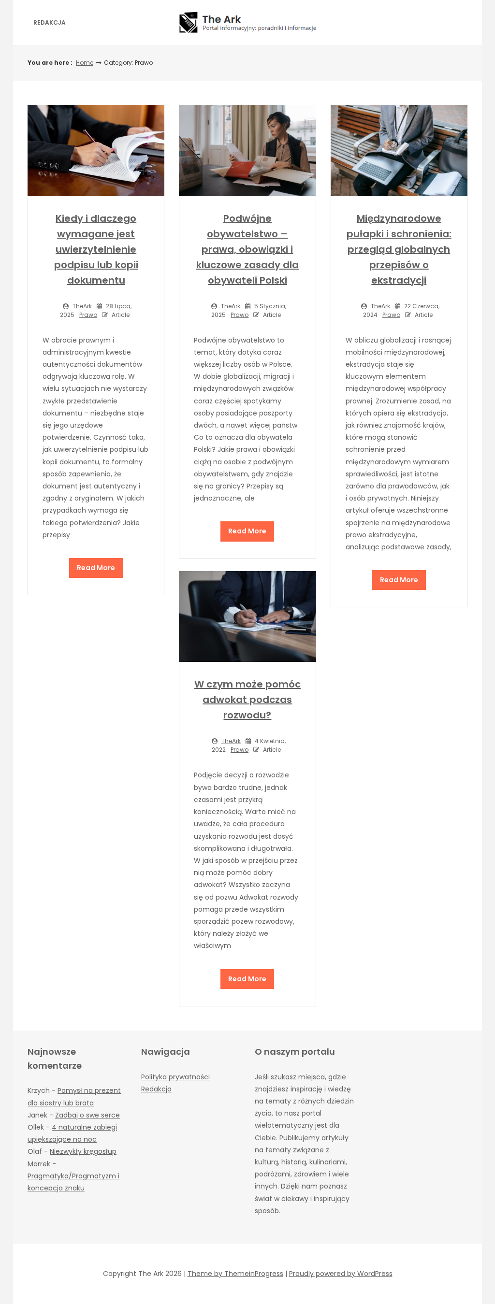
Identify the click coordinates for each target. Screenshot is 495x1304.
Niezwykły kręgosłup (83, 1151)
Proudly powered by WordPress (341, 1273)
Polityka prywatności (175, 1077)
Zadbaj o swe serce (87, 1115)
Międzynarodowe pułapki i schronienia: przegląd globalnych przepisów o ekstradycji (399, 249)
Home (84, 62)
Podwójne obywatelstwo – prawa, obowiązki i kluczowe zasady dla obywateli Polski (247, 249)
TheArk (82, 306)
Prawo (88, 315)
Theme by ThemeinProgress (235, 1273)
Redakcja (49, 22)
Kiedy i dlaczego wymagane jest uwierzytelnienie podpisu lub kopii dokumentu (96, 249)
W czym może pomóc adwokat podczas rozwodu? (247, 699)
